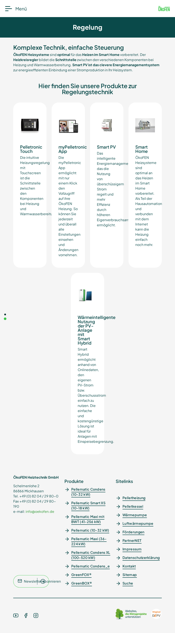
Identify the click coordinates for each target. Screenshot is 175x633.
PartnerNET (131, 540)
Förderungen (133, 532)
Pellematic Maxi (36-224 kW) (88, 541)
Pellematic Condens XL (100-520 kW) (90, 555)
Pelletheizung (133, 498)
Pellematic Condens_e (90, 566)
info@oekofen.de (40, 511)
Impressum (131, 549)
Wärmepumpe (134, 515)
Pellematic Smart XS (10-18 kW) (88, 505)
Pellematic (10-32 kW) (90, 530)
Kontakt (129, 566)
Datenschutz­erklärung (141, 557)
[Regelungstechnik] (5, 318)
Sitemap (129, 574)
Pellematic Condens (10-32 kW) (88, 492)
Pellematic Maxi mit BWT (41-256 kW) (87, 519)
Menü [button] (21, 9)
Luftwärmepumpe (137, 523)
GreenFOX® (81, 574)
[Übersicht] (5, 314)
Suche (127, 583)
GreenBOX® (81, 583)
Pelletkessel (132, 506)
